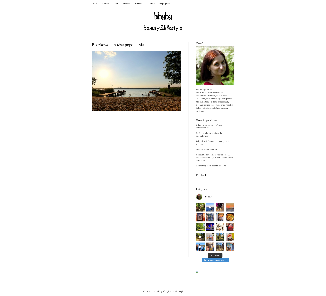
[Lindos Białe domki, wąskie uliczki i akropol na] (220, 207)
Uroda (94, 3)
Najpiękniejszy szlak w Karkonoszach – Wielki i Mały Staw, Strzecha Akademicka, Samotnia (214, 158)
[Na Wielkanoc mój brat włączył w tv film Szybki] (220, 247)
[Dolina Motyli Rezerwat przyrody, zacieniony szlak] (200, 207)
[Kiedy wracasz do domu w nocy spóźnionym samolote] (230, 207)
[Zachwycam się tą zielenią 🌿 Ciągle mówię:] (200, 227)
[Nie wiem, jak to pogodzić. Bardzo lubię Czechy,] (220, 237)
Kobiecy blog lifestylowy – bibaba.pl (166, 291)
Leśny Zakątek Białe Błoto (208, 149)
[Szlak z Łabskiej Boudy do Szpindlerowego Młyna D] (200, 237)
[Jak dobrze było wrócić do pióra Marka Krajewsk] (210, 217)
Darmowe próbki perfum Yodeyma (211, 166)
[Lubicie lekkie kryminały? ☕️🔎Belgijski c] (210, 237)
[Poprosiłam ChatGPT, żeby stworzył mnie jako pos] (220, 227)
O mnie (151, 3)
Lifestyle (139, 3)
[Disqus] (136, 152)
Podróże (105, 3)
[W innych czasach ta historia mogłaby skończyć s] (210, 247)
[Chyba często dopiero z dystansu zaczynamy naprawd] (200, 247)
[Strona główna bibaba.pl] (163, 22)
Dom (116, 3)
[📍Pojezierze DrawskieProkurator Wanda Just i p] (220, 217)
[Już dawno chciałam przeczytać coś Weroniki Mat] (200, 217)
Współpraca (164, 3)
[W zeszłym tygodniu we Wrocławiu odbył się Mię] (210, 227)
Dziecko (127, 3)
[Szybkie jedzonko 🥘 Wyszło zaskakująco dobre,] (230, 217)
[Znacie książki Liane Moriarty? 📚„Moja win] (230, 247)
